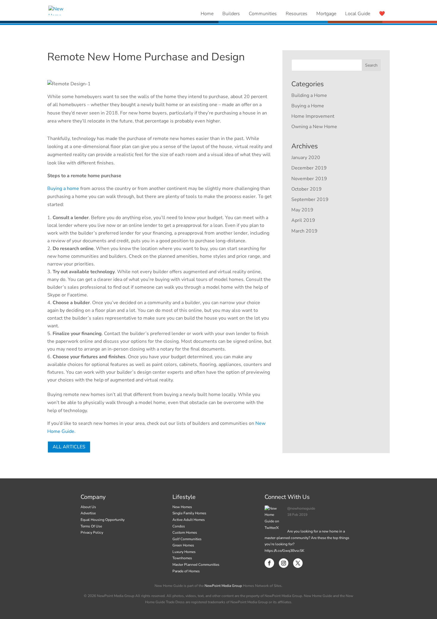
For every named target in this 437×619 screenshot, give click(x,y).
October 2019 (306, 189)
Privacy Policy (92, 532)
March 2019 (304, 231)
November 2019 (309, 178)
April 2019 (303, 220)
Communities (263, 13)
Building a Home (309, 95)
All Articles (69, 447)
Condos (178, 526)
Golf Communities (187, 539)
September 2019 (309, 199)
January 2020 (305, 157)
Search (371, 65)
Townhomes (182, 558)
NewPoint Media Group (223, 585)
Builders (231, 13)
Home (207, 13)
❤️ (382, 13)
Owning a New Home (314, 126)
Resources (296, 13)
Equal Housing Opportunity (103, 519)
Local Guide (357, 13)
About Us (88, 507)
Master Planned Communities (195, 564)
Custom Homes (184, 532)
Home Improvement (312, 116)
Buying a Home (307, 106)
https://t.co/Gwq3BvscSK (284, 550)
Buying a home (63, 188)
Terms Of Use (91, 526)
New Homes (182, 507)
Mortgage (326, 13)
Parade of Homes (186, 571)
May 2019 (302, 210)
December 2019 (309, 168)
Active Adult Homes (188, 519)
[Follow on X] (298, 563)
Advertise (88, 513)
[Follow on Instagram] (283, 563)
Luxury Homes (184, 551)
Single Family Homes (189, 513)
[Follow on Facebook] (269, 563)
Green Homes (183, 545)
